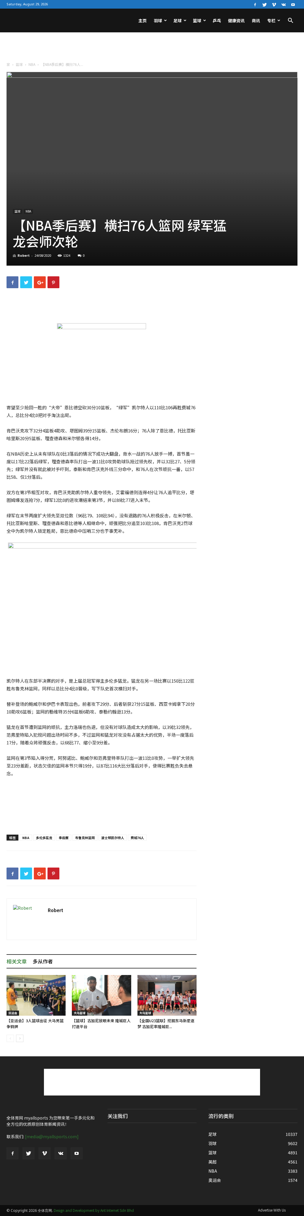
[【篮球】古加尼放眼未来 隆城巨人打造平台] (101, 995)
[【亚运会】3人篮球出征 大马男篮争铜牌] (36, 995)
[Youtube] (293, 4)
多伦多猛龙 (44, 837)
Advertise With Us (272, 1209)
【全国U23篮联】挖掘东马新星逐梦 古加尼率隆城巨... (165, 1023)
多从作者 (43, 961)
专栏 (271, 20)
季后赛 (64, 837)
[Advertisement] (152, 48)
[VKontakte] (283, 4)
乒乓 (217, 20)
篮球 (197, 20)
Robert (24, 255)
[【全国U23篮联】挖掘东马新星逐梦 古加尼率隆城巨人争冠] (167, 995)
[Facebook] (255, 4)
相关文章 (17, 961)
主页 (142, 20)
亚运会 (12, 1013)
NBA (31, 64)
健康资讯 (236, 20)
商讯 (256, 20)
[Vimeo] (274, 4)
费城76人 (137, 837)
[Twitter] (264, 4)
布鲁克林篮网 (85, 837)
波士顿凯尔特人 (112, 837)
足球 (177, 20)
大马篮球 (80, 1013)
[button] (290, 21)
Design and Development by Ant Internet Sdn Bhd (94, 1210)
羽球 (158, 20)
